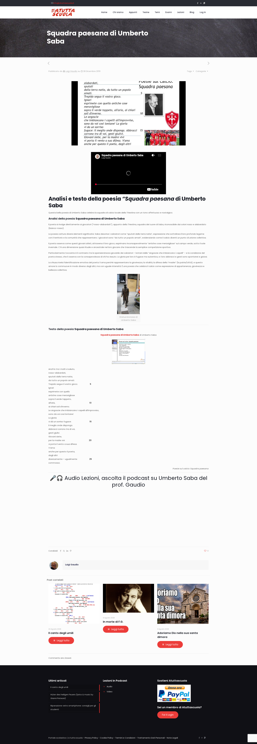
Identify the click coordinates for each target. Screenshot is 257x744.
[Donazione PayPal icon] (204, 3)
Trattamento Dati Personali (151, 737)
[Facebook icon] (198, 3)
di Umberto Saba (127, 202)
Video (109, 691)
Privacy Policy (91, 737)
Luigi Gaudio (71, 71)
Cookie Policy (106, 737)
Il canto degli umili (60, 633)
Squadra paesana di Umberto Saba (120, 334)
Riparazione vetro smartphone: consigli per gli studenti (73, 707)
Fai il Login (168, 714)
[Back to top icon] (244, 738)
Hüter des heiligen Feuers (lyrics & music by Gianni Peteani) (71, 696)
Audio (109, 686)
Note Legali (172, 737)
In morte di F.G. (113, 622)
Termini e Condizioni (125, 737)
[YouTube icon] (201, 3)
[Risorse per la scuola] (63, 12)
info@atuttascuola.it (63, 3)
